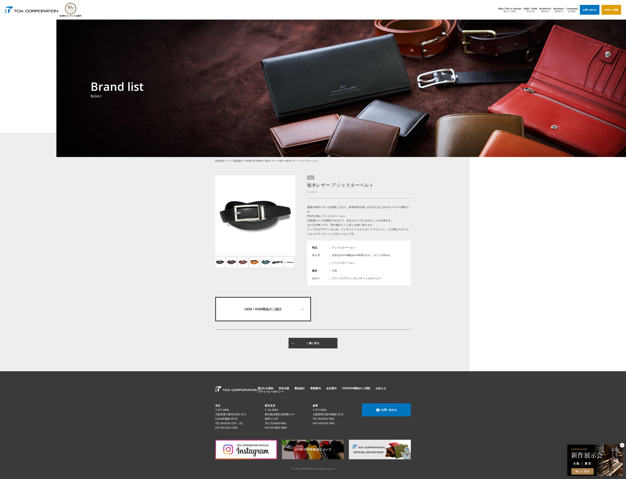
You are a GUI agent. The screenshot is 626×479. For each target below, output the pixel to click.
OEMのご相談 (611, 9)
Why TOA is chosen (509, 10)
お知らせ (381, 388)
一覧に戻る (313, 343)
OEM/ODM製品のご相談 (356, 388)
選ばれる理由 (265, 388)
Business (558, 10)
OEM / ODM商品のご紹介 (263, 309)
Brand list (545, 10)
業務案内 (315, 388)
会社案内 (331, 388)
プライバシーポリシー (271, 391)
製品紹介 (300, 388)
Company (572, 10)
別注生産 (284, 388)
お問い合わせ (589, 9)
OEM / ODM (530, 10)
